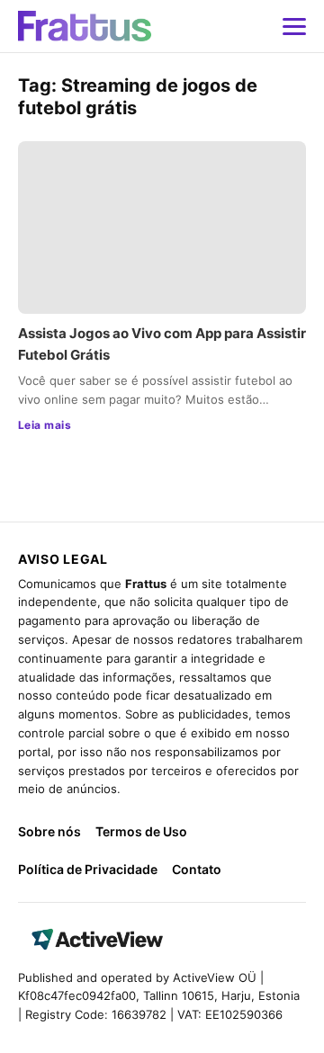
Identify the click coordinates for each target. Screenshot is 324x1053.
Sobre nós (49, 831)
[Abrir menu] (294, 26)
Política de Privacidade (88, 869)
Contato (196, 869)
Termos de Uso (141, 831)
